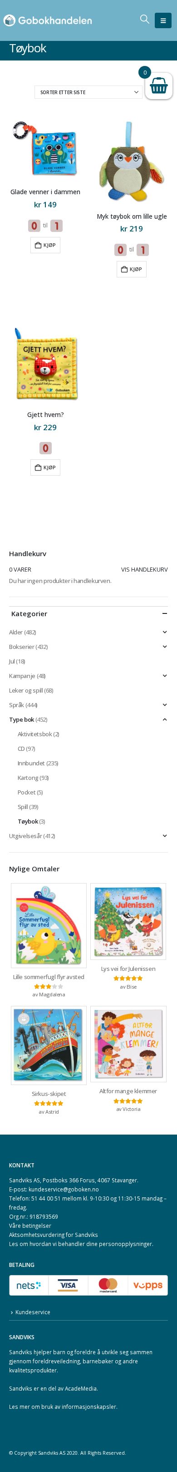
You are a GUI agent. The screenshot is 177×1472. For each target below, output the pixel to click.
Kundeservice (32, 1312)
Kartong (28, 778)
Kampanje (22, 676)
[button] (163, 20)
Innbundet (31, 763)
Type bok (21, 719)
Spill (23, 807)
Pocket (27, 792)
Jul (12, 661)
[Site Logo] (47, 21)
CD (21, 748)
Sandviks (20, 1352)
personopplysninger (125, 1243)
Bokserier (21, 647)
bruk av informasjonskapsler (78, 1406)
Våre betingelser (30, 1225)
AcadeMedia (81, 1388)
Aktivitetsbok (35, 734)
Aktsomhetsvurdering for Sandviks (53, 1234)
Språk (16, 705)
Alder (16, 632)
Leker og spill (26, 690)
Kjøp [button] (50, 244)
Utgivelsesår (25, 836)
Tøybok (28, 821)
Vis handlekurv (144, 569)
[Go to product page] (45, 149)
